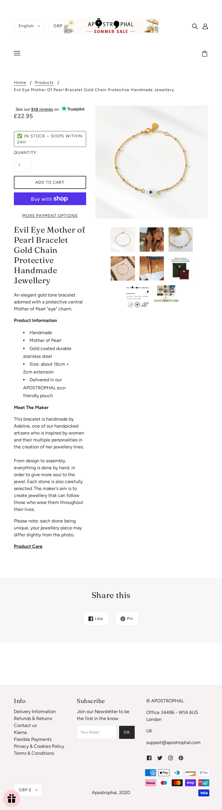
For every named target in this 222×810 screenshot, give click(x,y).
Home (20, 83)
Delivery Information (35, 711)
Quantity (22, 152)
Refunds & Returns (33, 718)
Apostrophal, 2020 (111, 792)
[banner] (111, 25)
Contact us (25, 725)
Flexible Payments (32, 739)
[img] (195, 26)
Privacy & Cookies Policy (39, 746)
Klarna (20, 732)
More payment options (50, 215)
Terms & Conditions (34, 753)
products (44, 83)
